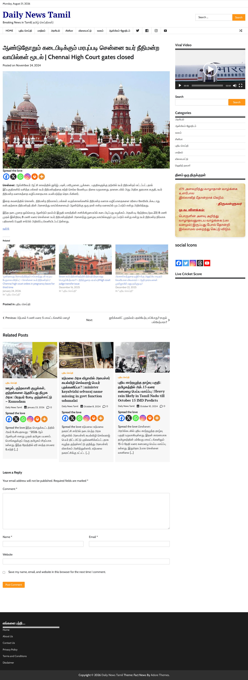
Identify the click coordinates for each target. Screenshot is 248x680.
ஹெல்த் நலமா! (182, 165)
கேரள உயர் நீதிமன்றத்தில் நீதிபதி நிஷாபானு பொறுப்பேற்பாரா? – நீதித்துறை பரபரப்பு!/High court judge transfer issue (84, 280)
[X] (13, 176)
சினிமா (69, 30)
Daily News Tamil (37, 14)
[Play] (180, 85)
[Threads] (200, 263)
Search (179, 96)
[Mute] (235, 85)
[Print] (34, 176)
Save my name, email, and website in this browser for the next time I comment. (57, 572)
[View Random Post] (240, 30)
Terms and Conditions (15, 656)
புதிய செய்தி (25, 30)
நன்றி (6, 228)
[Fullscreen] (240, 85)
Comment (10, 489)
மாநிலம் (41, 30)
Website (8, 554)
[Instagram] (27, 176)
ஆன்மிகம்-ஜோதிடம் (119, 30)
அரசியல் (55, 30)
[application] (210, 69)
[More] (41, 176)
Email (93, 537)
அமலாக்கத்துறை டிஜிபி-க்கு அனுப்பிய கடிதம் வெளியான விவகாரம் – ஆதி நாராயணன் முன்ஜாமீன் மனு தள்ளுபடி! (138, 280)
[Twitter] (186, 263)
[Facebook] (6, 176)
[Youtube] (207, 263)
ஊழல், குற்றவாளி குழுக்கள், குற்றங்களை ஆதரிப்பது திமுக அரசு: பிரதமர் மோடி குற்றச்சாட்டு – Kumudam (29, 395)
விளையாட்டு (85, 30)
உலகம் (100, 30)
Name (7, 537)
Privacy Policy (10, 649)
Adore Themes (160, 675)
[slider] (207, 85)
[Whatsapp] (20, 176)
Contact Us (9, 642)
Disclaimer (8, 662)
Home (9, 30)
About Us (8, 636)
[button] (210, 69)
